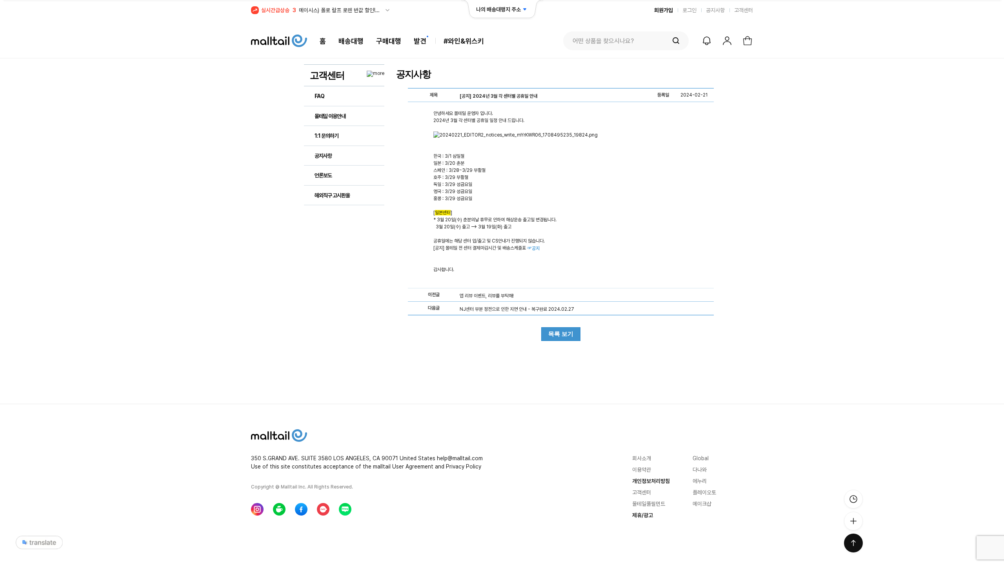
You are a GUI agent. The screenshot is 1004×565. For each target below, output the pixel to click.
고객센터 (743, 10)
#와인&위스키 (464, 41)
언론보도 (323, 175)
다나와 (700, 470)
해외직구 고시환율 (332, 195)
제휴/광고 (642, 515)
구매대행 (388, 41)
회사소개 (641, 458)
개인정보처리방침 (651, 481)
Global (701, 458)
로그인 (689, 10)
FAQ (319, 96)
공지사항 (715, 10)
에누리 (700, 481)
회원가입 (663, 10)
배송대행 (351, 41)
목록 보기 (560, 333)
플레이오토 (704, 492)
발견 (420, 41)
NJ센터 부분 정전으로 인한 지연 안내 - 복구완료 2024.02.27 (517, 309)
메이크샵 (702, 504)
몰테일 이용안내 (330, 116)
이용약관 (641, 470)
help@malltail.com (460, 458)
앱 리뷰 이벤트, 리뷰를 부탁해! (487, 296)
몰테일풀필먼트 (648, 504)
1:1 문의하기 (326, 136)
